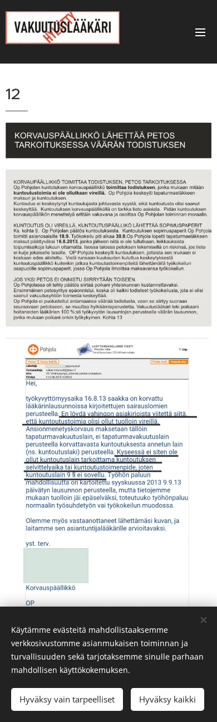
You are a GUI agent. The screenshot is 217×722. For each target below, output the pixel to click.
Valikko (200, 32)
